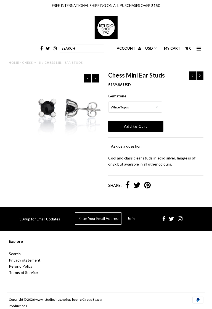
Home (14, 62)
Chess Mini (31, 62)
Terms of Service (23, 272)
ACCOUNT (126, 48)
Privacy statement (25, 260)
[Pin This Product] (147, 185)
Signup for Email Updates (40, 219)
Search (15, 253)
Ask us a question (126, 146)
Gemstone (117, 96)
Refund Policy (21, 266)
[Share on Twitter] (137, 185)
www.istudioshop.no (50, 299)
